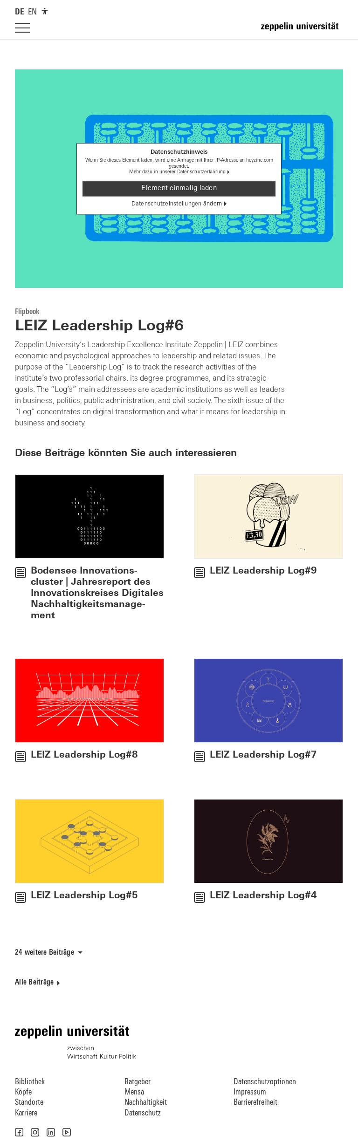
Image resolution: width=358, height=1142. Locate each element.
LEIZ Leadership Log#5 (84, 896)
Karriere (26, 1113)
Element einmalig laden (179, 188)
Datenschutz (142, 1113)
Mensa (134, 1092)
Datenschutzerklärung (201, 172)
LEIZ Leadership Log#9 (263, 571)
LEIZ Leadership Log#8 (84, 755)
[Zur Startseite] (302, 30)
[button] (19, 1132)
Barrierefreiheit (255, 1103)
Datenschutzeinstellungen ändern (176, 204)
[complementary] (44, 11)
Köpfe (23, 1092)
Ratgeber (137, 1082)
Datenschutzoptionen (265, 1082)
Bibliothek (30, 1082)
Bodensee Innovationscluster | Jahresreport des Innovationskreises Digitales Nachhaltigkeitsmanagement (97, 594)
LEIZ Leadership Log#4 (263, 896)
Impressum (250, 1092)
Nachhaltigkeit (145, 1103)
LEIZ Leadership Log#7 (263, 755)
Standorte (29, 1103)
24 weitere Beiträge (44, 953)
